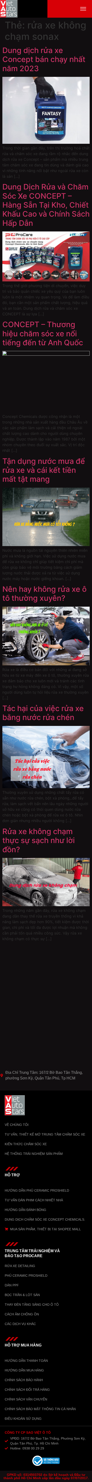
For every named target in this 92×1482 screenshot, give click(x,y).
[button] (83, 9)
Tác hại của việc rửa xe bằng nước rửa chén (43, 713)
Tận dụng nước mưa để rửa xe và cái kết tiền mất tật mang (43, 470)
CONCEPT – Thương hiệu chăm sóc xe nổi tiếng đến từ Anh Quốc (42, 333)
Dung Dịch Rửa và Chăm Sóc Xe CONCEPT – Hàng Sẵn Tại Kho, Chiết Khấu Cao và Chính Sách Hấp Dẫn (46, 205)
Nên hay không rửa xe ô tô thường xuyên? (44, 594)
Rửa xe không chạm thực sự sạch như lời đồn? (38, 840)
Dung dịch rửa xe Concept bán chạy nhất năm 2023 (43, 59)
